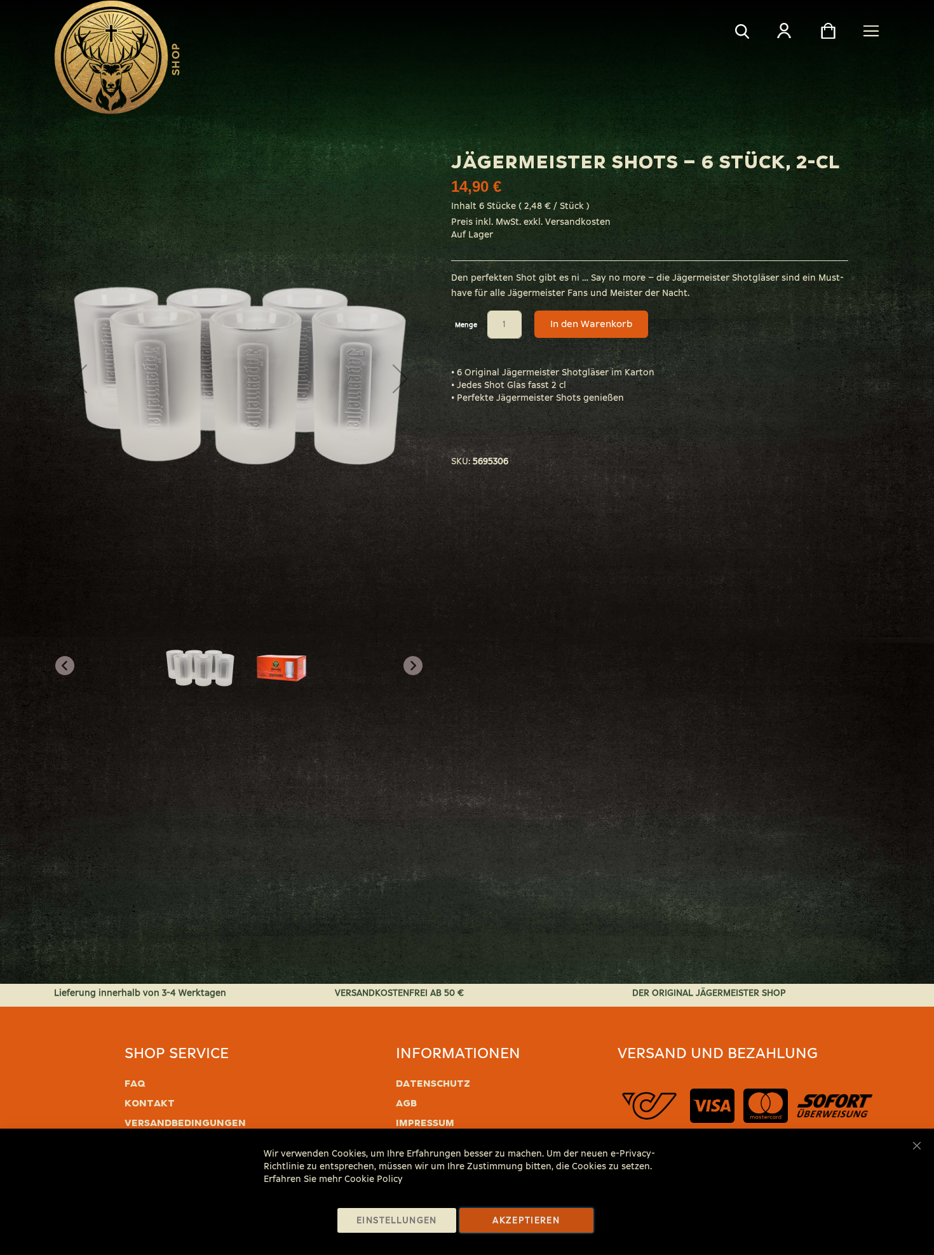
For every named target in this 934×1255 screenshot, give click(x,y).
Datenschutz (433, 1083)
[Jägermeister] (111, 57)
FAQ (135, 1083)
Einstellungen (396, 1220)
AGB (406, 1103)
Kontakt (150, 1103)
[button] (400, 378)
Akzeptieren (526, 1220)
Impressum (425, 1123)
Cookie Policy (373, 1179)
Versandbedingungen (185, 1123)
